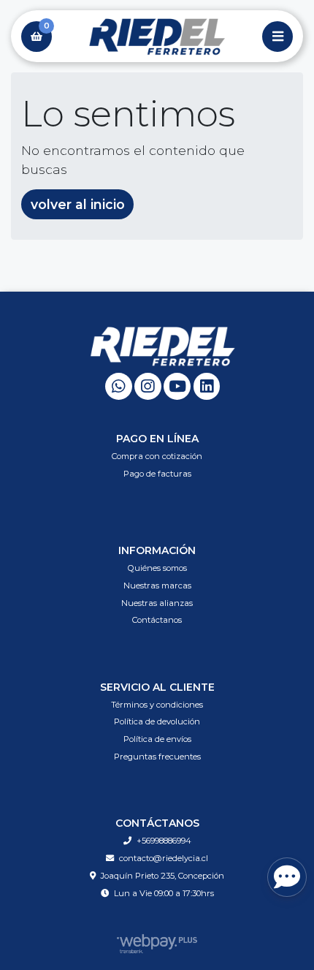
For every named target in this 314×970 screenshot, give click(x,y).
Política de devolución (157, 721)
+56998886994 (164, 841)
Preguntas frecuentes (157, 756)
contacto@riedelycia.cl (163, 858)
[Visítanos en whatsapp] (118, 386)
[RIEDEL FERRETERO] (157, 36)
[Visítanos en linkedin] (207, 386)
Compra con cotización (157, 456)
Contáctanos (157, 620)
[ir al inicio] (162, 346)
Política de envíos (157, 739)
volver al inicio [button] (78, 204)
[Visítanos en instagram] (147, 386)
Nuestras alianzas (157, 603)
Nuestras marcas (157, 585)
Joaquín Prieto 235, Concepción (162, 876)
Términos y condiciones (157, 705)
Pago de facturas (157, 474)
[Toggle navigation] (277, 36)
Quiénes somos (157, 568)
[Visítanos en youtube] (177, 386)
